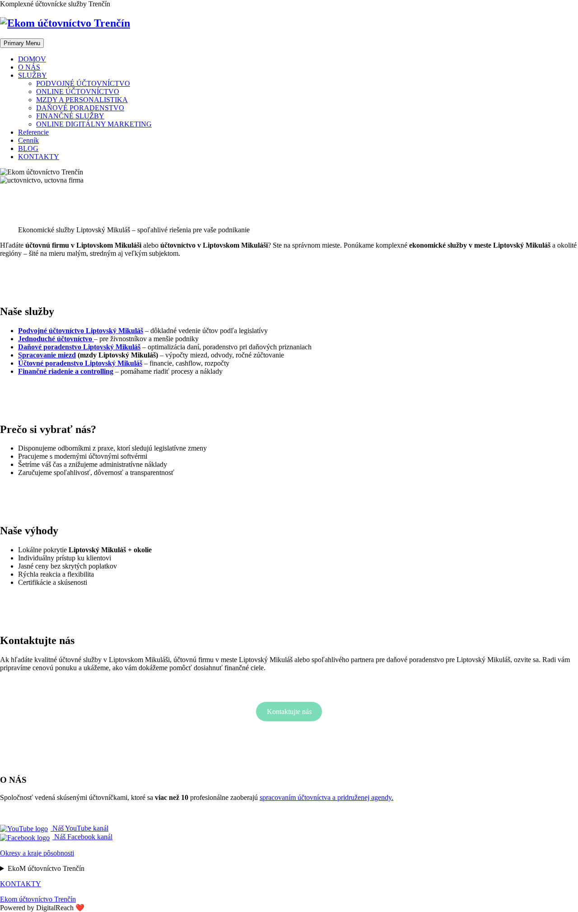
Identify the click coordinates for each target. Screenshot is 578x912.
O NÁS (29, 67)
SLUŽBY (32, 75)
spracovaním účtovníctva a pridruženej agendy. (326, 797)
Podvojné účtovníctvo (80, 330)
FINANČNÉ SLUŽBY (70, 116)
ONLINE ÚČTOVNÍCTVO (77, 91)
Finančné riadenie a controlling (65, 371)
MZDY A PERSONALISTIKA (82, 99)
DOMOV (32, 59)
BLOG (28, 148)
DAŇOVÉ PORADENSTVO (80, 108)
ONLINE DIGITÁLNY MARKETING (94, 124)
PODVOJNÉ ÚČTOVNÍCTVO (83, 83)
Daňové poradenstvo (79, 347)
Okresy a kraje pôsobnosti (37, 853)
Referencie (33, 132)
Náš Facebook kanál (82, 837)
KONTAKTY (38, 156)
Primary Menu (22, 43)
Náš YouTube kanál (79, 828)
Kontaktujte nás (289, 711)
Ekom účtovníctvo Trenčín (38, 899)
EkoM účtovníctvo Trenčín (46, 868)
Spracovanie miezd (47, 355)
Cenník (28, 140)
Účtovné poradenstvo (80, 363)
